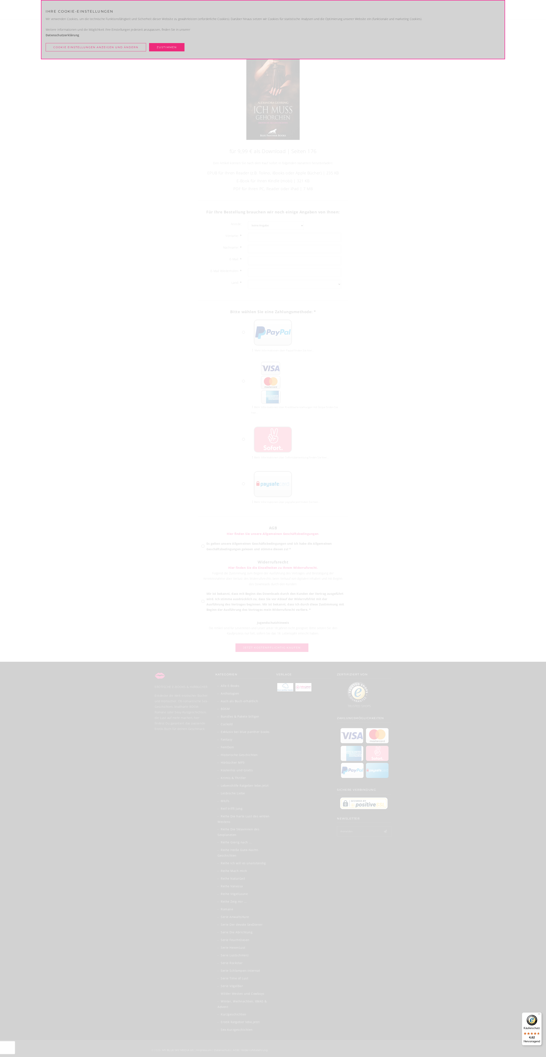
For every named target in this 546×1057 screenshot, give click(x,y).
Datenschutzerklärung (62, 35)
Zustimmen (167, 47)
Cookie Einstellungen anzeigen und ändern (95, 47)
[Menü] (539, 1015)
